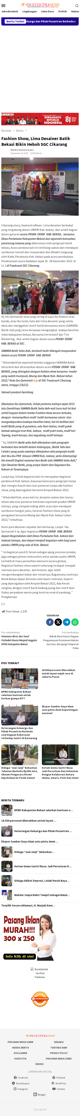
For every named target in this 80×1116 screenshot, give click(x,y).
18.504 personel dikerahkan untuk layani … (28, 820)
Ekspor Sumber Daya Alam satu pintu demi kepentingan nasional (60, 710)
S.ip (35, 380)
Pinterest (60, 1077)
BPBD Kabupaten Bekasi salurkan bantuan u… (43, 810)
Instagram (23, 1089)
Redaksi (59, 1042)
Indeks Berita (20, 1047)
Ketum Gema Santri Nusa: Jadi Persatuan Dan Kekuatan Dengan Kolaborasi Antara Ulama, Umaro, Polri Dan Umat (60, 772)
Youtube (61, 1089)
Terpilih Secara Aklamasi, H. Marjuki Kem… (28, 905)
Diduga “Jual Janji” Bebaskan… (34, 852)
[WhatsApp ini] (75, 622)
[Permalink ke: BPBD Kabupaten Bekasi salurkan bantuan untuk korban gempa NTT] (19, 678)
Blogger (42, 1094)
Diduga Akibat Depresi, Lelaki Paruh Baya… (41, 880)
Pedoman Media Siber (20, 1042)
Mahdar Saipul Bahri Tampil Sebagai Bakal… (42, 895)
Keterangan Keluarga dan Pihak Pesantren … (43, 831)
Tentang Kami (58, 1047)
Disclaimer (20, 1053)
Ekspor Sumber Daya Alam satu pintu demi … (29, 841)
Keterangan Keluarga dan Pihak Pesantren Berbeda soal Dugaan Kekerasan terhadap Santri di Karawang (19, 733)
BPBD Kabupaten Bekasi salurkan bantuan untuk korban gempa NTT (16, 695)
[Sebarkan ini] (50, 622)
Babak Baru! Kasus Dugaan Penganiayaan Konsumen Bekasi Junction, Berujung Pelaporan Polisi (61, 640)
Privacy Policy (59, 1053)
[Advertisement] (40, 67)
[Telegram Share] (66, 622)
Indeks (39, 1064)
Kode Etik (20, 1058)
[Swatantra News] (40, 5)
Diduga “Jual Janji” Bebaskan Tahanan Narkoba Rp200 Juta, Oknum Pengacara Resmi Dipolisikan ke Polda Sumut (19, 772)
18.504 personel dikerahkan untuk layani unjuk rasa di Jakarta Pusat (58, 673)
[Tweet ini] (58, 622)
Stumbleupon (23, 1083)
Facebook (23, 1077)
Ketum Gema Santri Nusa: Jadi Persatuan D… (43, 866)
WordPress (60, 1083)
